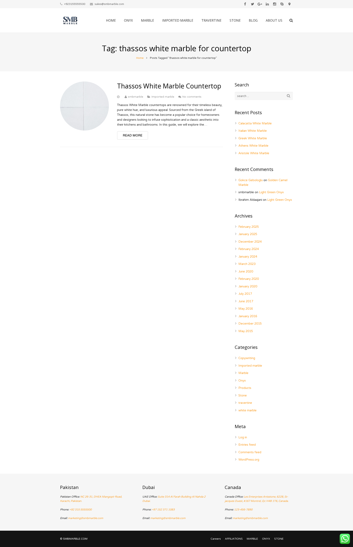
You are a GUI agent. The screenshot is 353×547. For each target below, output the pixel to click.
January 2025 (247, 234)
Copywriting (246, 358)
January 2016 (247, 316)
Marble (243, 373)
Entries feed (247, 445)
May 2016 (245, 308)
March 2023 (247, 264)
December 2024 (250, 241)
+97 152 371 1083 (163, 509)
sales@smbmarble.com (109, 4)
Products (244, 388)
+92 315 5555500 (80, 509)
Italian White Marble (252, 131)
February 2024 (248, 249)
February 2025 (248, 227)
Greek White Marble (252, 138)
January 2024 (247, 256)
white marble (247, 410)
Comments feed (249, 452)
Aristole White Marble (253, 153)
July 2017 (245, 294)
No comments (191, 96)
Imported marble (162, 96)
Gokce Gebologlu (250, 180)
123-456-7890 (243, 509)
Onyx (242, 380)
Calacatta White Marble (255, 123)
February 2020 (248, 279)
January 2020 (247, 286)
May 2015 (245, 331)
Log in (242, 437)
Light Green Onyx (271, 192)
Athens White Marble (253, 145)
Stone (242, 395)
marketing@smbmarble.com (85, 518)
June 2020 (245, 271)
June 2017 (245, 301)
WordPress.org (248, 459)
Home (140, 58)
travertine (245, 403)
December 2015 (250, 323)
